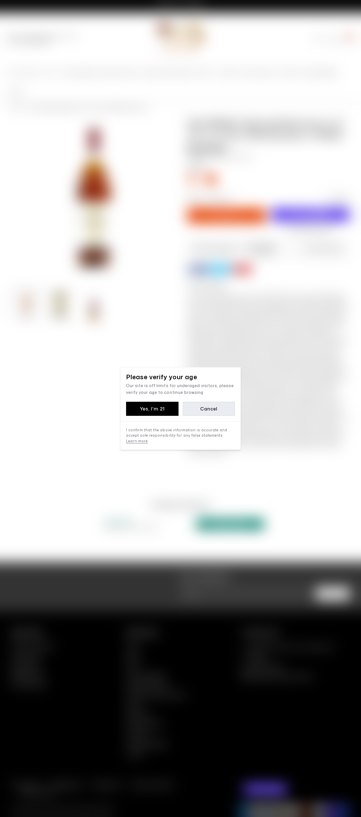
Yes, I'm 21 (152, 409)
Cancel (208, 409)
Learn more (137, 441)
